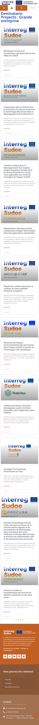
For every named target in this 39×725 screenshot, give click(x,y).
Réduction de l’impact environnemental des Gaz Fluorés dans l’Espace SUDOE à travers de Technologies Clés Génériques (19, 346)
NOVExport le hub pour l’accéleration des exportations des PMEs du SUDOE (19, 53)
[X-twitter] (10, 656)
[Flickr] (24, 656)
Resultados (8, 683)
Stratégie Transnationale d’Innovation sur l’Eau (15, 470)
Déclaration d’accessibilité (11, 648)
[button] (21, 8)
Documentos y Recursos (12, 687)
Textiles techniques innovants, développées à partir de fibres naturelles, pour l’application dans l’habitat (19, 409)
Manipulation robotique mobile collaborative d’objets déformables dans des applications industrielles (19, 230)
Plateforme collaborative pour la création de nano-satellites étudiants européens (18, 288)
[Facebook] (5, 656)
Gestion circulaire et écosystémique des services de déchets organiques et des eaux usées (18, 594)
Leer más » (7, 70)
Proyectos (8, 679)
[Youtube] (14, 656)
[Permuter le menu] (4, 8)
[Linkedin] (19, 656)
